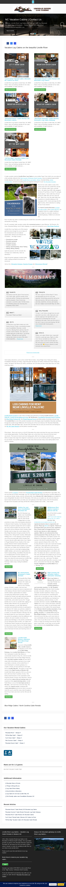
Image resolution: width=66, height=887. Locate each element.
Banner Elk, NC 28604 (53, 518)
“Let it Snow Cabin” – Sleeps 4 (13, 738)
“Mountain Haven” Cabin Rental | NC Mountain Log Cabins (47, 79)
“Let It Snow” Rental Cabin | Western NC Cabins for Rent (18, 79)
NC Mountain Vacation (50, 181)
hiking (38, 180)
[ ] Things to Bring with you (12, 786)
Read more (20, 339)
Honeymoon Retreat (41, 264)
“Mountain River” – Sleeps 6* (13, 732)
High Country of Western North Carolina (31, 178)
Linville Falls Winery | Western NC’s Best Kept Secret (24, 640)
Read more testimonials (33, 352)
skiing (51, 180)
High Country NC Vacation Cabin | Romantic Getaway (54, 574)
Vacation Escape (28, 264)
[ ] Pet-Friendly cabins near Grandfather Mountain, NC (19, 796)
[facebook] (8, 43)
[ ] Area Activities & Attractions (13, 791)
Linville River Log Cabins (29, 180)
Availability (15, 492)
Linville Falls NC (54, 209)
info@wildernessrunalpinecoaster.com (44, 522)
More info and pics (10, 89)
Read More (10, 30)
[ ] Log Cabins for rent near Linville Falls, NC (17, 793)
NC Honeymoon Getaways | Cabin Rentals (24, 574)
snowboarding (8, 181)
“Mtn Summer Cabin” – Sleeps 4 (14, 740)
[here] (46, 525)
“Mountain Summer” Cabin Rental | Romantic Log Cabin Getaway (46, 119)
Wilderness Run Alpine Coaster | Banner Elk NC (53, 509)
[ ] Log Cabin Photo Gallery (12, 788)
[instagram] (15, 43)
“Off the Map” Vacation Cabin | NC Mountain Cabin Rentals (17, 159)
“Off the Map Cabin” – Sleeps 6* (13, 735)
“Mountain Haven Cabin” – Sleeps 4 (14, 743)
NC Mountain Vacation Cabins (21, 19)
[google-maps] (11, 43)
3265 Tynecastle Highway (54, 516)
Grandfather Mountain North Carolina (49, 417)
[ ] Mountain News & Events (12, 783)
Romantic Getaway (17, 264)
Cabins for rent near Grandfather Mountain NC (24, 509)
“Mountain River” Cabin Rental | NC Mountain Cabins (17, 119)
